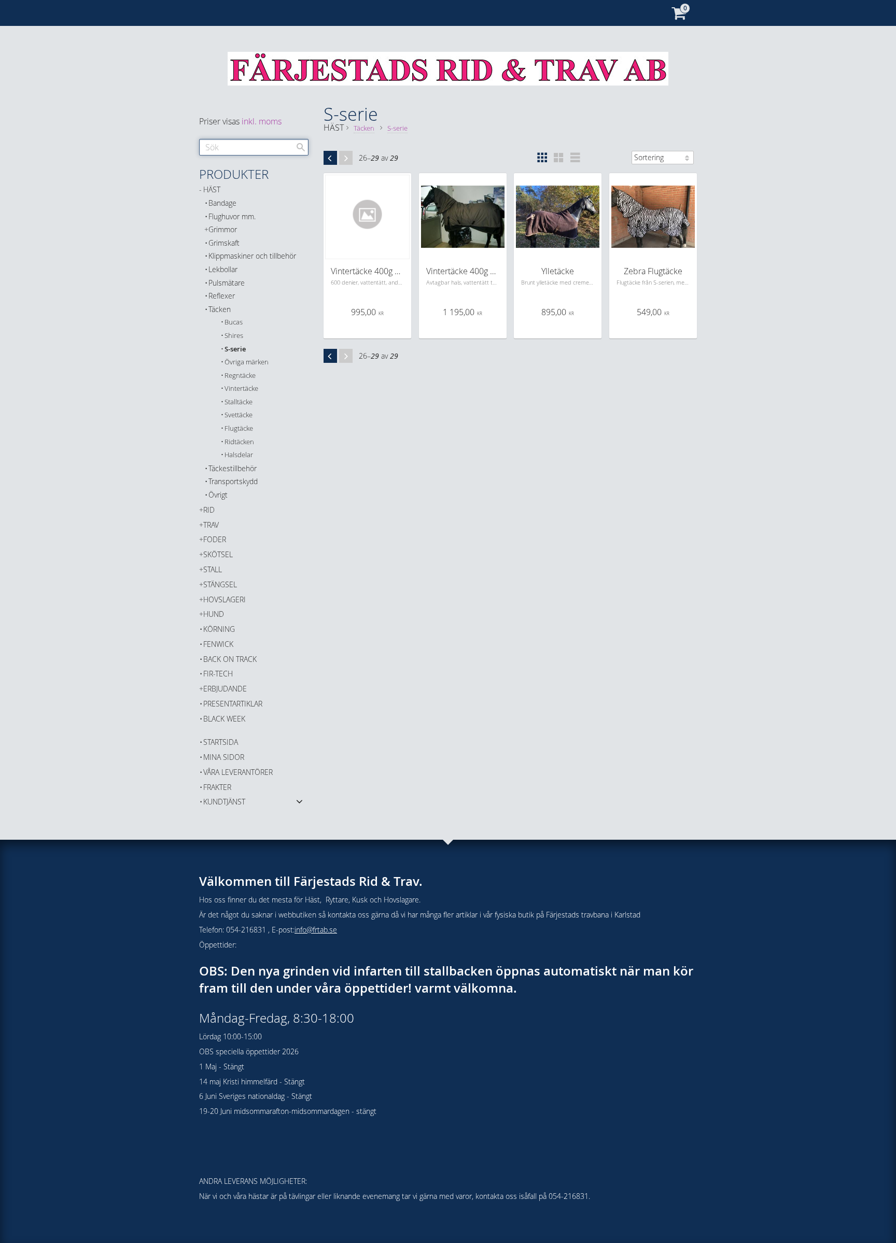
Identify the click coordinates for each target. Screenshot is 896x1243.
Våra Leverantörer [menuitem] (238, 772)
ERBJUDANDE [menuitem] (225, 689)
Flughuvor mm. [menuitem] (232, 216)
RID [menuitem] (209, 510)
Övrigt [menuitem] (218, 495)
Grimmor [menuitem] (222, 229)
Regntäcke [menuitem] (240, 375)
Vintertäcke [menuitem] (241, 388)
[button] (542, 157)
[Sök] (301, 147)
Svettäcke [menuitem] (239, 415)
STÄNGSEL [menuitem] (220, 584)
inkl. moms (262, 121)
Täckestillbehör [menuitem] (232, 468)
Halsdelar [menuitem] (239, 454)
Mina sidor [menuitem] (223, 757)
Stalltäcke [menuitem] (239, 402)
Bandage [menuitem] (222, 203)
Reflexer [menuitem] (221, 296)
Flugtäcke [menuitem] (239, 428)
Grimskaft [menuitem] (224, 243)
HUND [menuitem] (213, 614)
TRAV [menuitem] (211, 525)
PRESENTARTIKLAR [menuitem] (232, 704)
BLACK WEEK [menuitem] (224, 719)
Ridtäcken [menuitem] (239, 441)
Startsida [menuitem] (220, 742)
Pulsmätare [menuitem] (226, 283)
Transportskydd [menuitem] (233, 481)
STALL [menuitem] (212, 569)
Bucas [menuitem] (234, 322)
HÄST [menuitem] (211, 189)
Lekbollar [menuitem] (222, 269)
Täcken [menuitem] (219, 309)
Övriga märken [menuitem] (247, 362)
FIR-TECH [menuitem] (218, 674)
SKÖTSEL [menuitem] (218, 554)
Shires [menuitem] (234, 335)
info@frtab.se (316, 930)
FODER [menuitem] (214, 539)
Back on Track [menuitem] (230, 659)
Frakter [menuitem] (217, 787)
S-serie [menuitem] (235, 349)
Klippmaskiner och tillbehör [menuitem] (252, 256)
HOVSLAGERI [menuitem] (224, 599)
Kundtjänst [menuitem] (224, 802)
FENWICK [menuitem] (218, 644)
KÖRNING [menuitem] (219, 629)
